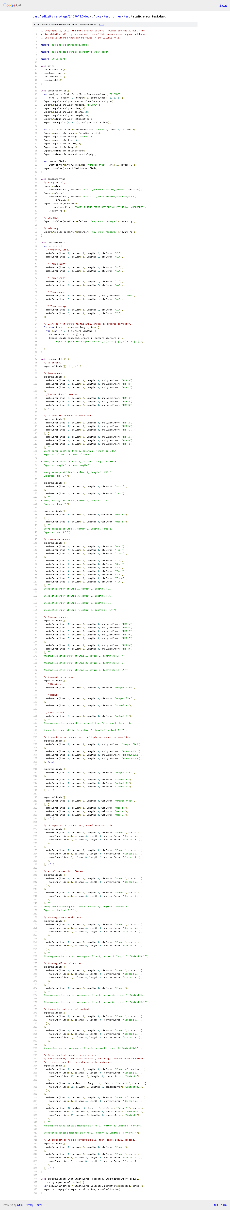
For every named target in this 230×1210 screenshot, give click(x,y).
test (127, 16)
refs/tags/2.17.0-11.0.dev (71, 16)
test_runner (112, 16)
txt (216, 1204)
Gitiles (20, 1204)
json (224, 1204)
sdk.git (46, 16)
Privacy (29, 1204)
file (101, 24)
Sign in (223, 5)
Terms (38, 1204)
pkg (98, 16)
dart (35, 16)
